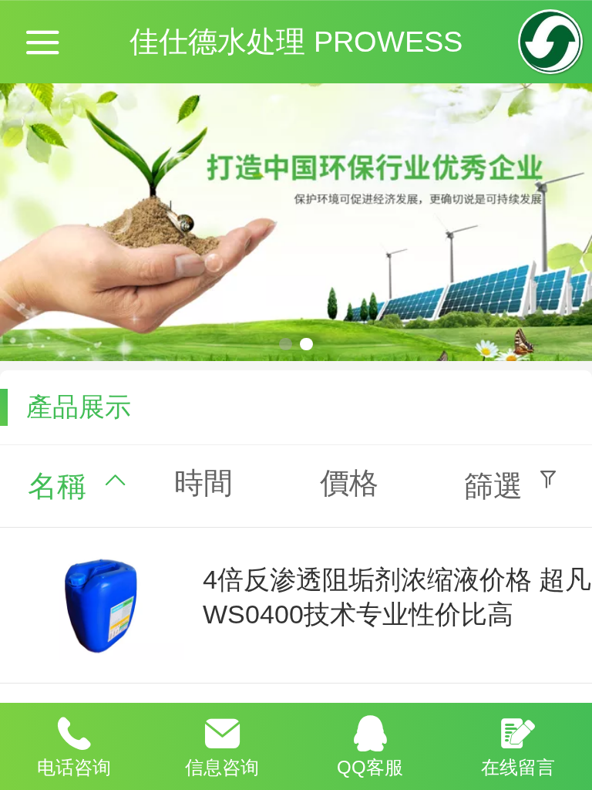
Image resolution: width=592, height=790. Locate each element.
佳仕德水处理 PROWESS (296, 41)
